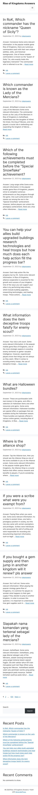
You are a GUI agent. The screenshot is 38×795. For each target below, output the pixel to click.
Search (5, 707)
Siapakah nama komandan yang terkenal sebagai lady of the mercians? (16, 632)
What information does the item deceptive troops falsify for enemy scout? (16, 323)
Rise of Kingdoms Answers (19, 3)
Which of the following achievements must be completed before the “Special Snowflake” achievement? (18, 162)
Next (17, 697)
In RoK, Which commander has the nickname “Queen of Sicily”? (19, 25)
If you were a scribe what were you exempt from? (18, 500)
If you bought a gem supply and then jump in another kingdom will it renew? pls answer (19, 565)
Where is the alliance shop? (14, 443)
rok (7, 70)
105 (12, 697)
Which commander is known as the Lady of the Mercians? (18, 91)
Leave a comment (13, 73)
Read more (29, 64)
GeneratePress (20, 792)
